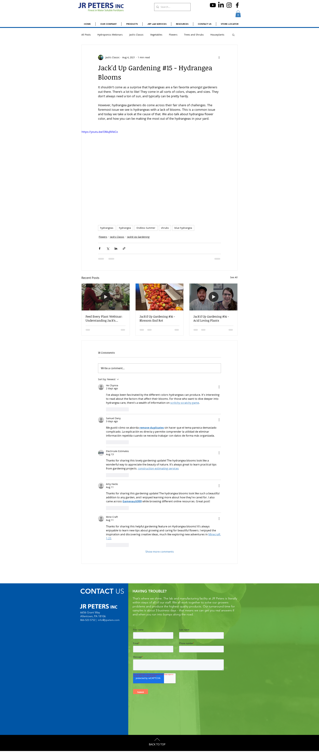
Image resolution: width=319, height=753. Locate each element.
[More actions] (219, 57)
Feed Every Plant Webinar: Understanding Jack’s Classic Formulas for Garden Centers (105, 318)
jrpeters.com (112, 620)
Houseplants (217, 34)
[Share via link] (124, 248)
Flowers (173, 34)
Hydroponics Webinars (110, 34)
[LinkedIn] (220, 5)
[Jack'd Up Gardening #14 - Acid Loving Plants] (213, 297)
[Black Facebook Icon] (237, 5)
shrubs (165, 227)
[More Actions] (219, 387)
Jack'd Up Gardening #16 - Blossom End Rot (157, 318)
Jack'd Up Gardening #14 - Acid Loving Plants (211, 318)
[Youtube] (212, 5)
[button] (238, 13)
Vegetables (156, 34)
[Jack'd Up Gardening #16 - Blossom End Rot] (160, 297)
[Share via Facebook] (99, 248)
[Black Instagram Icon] (229, 5)
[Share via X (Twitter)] (107, 248)
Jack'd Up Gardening (138, 236)
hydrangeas (106, 227)
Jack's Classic (136, 34)
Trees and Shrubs (194, 34)
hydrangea (125, 227)
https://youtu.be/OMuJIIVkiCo (100, 132)
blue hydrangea (183, 227)
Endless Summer (146, 227)
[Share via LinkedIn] (115, 248)
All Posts (86, 34)
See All (234, 277)
